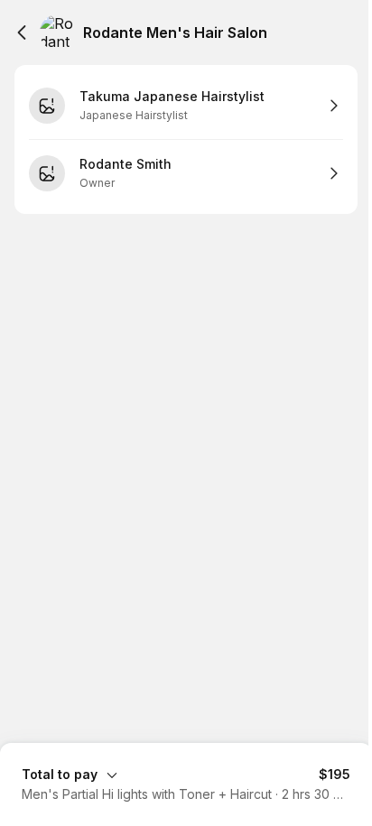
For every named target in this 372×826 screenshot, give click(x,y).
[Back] (22, 32)
